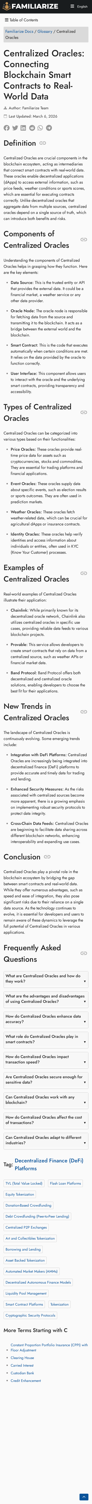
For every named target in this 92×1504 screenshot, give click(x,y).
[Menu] (72, 7)
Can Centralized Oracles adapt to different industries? (43, 1140)
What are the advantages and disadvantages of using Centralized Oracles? (45, 998)
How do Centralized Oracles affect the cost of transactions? (44, 1120)
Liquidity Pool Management (26, 1293)
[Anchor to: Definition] (43, 143)
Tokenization (59, 1304)
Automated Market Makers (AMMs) (32, 1271)
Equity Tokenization (20, 1194)
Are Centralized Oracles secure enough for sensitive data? (44, 1079)
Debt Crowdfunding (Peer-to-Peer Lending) (37, 1216)
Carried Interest (22, 1365)
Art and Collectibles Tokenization (30, 1238)
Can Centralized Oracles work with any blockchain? (40, 1099)
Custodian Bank (22, 1373)
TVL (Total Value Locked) (24, 1183)
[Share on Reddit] (33, 126)
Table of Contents (23, 20)
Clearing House (22, 1357)
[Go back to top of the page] (83, 1497)
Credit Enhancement (26, 1380)
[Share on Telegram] (50, 126)
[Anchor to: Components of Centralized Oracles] (84, 239)
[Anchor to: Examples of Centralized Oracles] (84, 573)
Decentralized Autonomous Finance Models (38, 1282)
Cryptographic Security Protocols (30, 1315)
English (82, 6)
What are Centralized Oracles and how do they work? (43, 978)
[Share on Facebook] (8, 126)
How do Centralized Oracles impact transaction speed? (37, 1059)
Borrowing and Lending (23, 1249)
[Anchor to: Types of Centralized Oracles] (84, 412)
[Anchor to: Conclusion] (47, 857)
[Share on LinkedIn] (25, 126)
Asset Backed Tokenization (25, 1260)
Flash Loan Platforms (65, 1183)
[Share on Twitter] (16, 126)
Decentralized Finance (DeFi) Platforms (49, 1164)
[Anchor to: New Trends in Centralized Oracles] (84, 712)
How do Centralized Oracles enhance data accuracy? (43, 1019)
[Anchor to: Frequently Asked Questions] (84, 953)
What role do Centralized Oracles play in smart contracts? (42, 1039)
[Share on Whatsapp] (42, 126)
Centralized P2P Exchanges (26, 1227)
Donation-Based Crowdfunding (28, 1205)
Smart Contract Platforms (24, 1304)
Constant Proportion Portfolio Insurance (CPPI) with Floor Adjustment (49, 1347)
